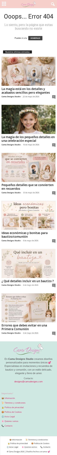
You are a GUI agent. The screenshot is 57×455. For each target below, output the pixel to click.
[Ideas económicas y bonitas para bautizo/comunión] (28, 215)
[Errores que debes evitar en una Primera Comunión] (28, 307)
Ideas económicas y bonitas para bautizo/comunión (25, 235)
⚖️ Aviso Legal (8, 416)
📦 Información (8, 398)
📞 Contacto (7, 426)
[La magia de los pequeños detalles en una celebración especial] (28, 119)
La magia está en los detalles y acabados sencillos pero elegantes (26, 91)
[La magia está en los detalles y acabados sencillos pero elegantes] (28, 71)
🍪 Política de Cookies (12, 412)
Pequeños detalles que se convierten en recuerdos (28, 187)
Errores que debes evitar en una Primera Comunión (24, 327)
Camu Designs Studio (11, 96)
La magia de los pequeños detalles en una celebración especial (28, 139)
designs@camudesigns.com (28, 381)
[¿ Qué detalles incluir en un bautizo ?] (28, 263)
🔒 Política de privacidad (13, 407)
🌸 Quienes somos (10, 421)
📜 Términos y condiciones (14, 403)
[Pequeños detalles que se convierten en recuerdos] (28, 167)
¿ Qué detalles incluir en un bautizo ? (28, 281)
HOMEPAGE (35, 38)
